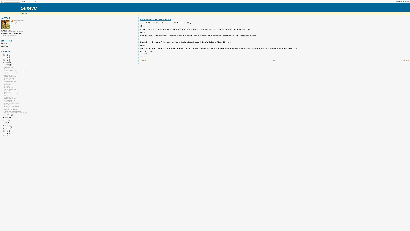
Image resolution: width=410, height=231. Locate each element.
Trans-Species (8, 101)
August (7, 117)
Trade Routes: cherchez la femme (155, 19)
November (7, 64)
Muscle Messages (9, 105)
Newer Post (143, 60)
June (6, 120)
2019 (5, 54)
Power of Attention (9, 90)
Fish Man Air (7, 84)
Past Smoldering (8, 67)
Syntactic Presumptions (10, 76)
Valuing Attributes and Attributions (12, 111)
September (8, 115)
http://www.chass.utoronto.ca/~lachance (12, 32)
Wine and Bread (8, 75)
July (6, 119)
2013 (5, 56)
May (6, 122)
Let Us (6, 95)
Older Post (405, 60)
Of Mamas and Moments (10, 70)
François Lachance (18, 20)
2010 (5, 61)
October (7, 65)
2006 (5, 135)
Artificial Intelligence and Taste (12, 103)
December (7, 62)
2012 (5, 57)
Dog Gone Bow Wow (9, 100)
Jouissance (7, 86)
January (7, 128)
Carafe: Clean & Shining (10, 79)
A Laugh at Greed (8, 87)
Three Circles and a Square (11, 108)
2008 (5, 132)
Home (274, 60)
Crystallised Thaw (9, 97)
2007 (5, 133)
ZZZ (5, 73)
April (6, 123)
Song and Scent (8, 83)
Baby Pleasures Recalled (10, 109)
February (7, 127)
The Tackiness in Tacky (10, 89)
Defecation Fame (8, 114)
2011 (5, 59)
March (6, 125)
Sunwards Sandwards (10, 69)
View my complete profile (8, 35)
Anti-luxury (7, 92)
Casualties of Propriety (10, 81)
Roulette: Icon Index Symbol (11, 106)
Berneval (28, 8)
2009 (5, 130)
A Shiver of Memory (9, 78)
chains (145, 56)
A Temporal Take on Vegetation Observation (15, 72)
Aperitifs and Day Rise (10, 98)
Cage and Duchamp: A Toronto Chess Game (15, 112)
